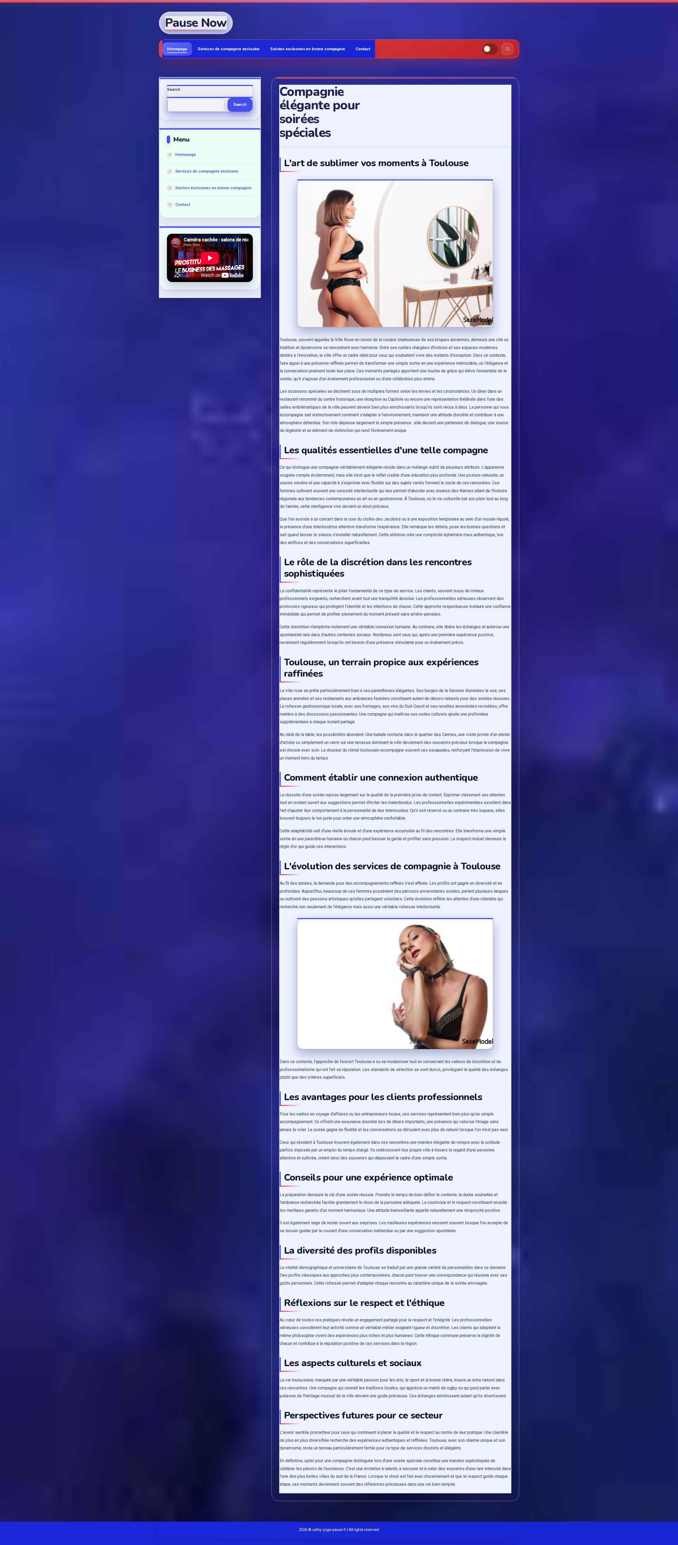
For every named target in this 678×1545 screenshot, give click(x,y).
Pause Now (196, 23)
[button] (490, 49)
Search (173, 89)
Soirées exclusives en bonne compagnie (307, 49)
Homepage (177, 49)
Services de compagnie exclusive (229, 49)
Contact (363, 49)
